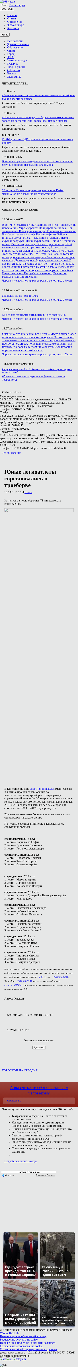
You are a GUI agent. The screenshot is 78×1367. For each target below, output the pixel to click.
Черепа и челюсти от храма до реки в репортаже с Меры (37, 280)
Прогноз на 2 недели (45, 1175)
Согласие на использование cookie (21, 1346)
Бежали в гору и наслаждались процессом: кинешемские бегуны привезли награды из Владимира (37, 163)
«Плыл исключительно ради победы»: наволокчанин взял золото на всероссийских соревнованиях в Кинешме (38, 119)
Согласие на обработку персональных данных (28, 1349)
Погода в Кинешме (29, 1172)
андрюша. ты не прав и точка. (20, 295)
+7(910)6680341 (23, 981)
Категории (7, 9)
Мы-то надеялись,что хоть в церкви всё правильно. (34, 314)
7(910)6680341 (60, 977)
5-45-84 (42, 977)
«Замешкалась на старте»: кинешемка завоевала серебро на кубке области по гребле (38, 97)
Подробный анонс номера (20, 1161)
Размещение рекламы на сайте (19, 1339)
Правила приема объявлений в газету (23, 1336)
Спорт (28, 492)
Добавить (39, 1047)
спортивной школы (42, 788)
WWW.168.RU (9, 1333)
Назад (4, 34)
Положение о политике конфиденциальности (28, 1342)
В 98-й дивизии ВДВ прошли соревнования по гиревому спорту (37, 141)
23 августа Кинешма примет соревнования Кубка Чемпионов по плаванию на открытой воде (32, 192)
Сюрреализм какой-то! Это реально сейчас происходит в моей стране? (37, 371)
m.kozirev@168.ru (13, 985)
